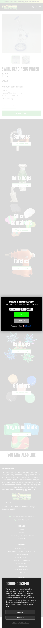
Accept (20, 612)
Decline (20, 618)
